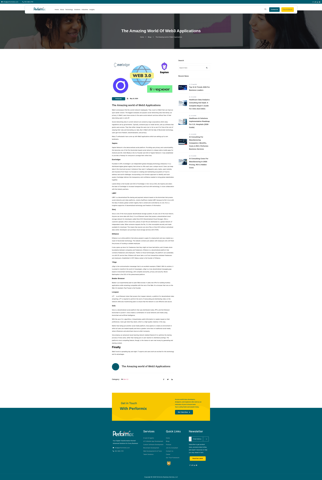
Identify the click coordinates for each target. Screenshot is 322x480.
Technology (69, 9)
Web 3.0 (125, 379)
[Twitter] (315, 2)
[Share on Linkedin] (172, 379)
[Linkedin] (194, 465)
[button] (265, 9)
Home (57, 9)
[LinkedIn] (317, 2)
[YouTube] (319, 2)
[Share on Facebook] (163, 379)
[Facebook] (313, 2)
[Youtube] (196, 465)
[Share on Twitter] (168, 379)
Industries (85, 9)
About (62, 9)
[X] (192, 465)
